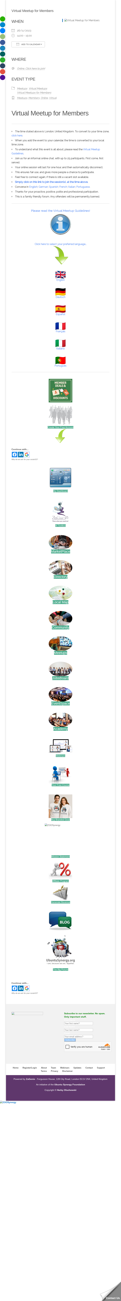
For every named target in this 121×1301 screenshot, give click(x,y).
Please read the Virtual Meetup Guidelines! (60, 210)
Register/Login (30, 1068)
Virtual (53, 97)
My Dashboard (60, 491)
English (33, 186)
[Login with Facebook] (14, 454)
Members (34, 97)
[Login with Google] (27, 454)
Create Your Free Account (60, 427)
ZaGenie (30, 1079)
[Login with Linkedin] (20, 454)
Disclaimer (67, 1071)
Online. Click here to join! (31, 68)
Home (15, 1068)
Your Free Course (60, 785)
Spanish (53, 186)
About (44, 1068)
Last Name (69, 1026)
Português (60, 365)
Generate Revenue (60, 902)
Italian (71, 186)
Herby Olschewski (66, 1090)
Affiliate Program (60, 881)
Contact (89, 1068)
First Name (69, 1020)
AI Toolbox (60, 525)
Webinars (60, 755)
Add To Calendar (30, 44)
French (63, 186)
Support (101, 1068)
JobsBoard (60, 678)
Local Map (60, 602)
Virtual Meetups (38, 88)
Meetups (22, 88)
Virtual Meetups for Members (34, 92)
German (43, 186)
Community (60, 627)
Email (67, 1033)
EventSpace (60, 703)
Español (60, 314)
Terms (44, 1071)
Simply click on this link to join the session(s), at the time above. (51, 181)
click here (17, 135)
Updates (77, 1068)
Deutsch (60, 297)
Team (53, 1068)
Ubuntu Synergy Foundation (69, 1084)
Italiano (60, 348)
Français (60, 331)
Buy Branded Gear (60, 819)
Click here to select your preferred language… (60, 244)
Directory (60, 577)
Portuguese (83, 186)
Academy (60, 729)
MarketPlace (60, 551)
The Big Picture (60, 969)
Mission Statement (60, 856)
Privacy (54, 1071)
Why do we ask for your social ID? (25, 459)
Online (44, 97)
